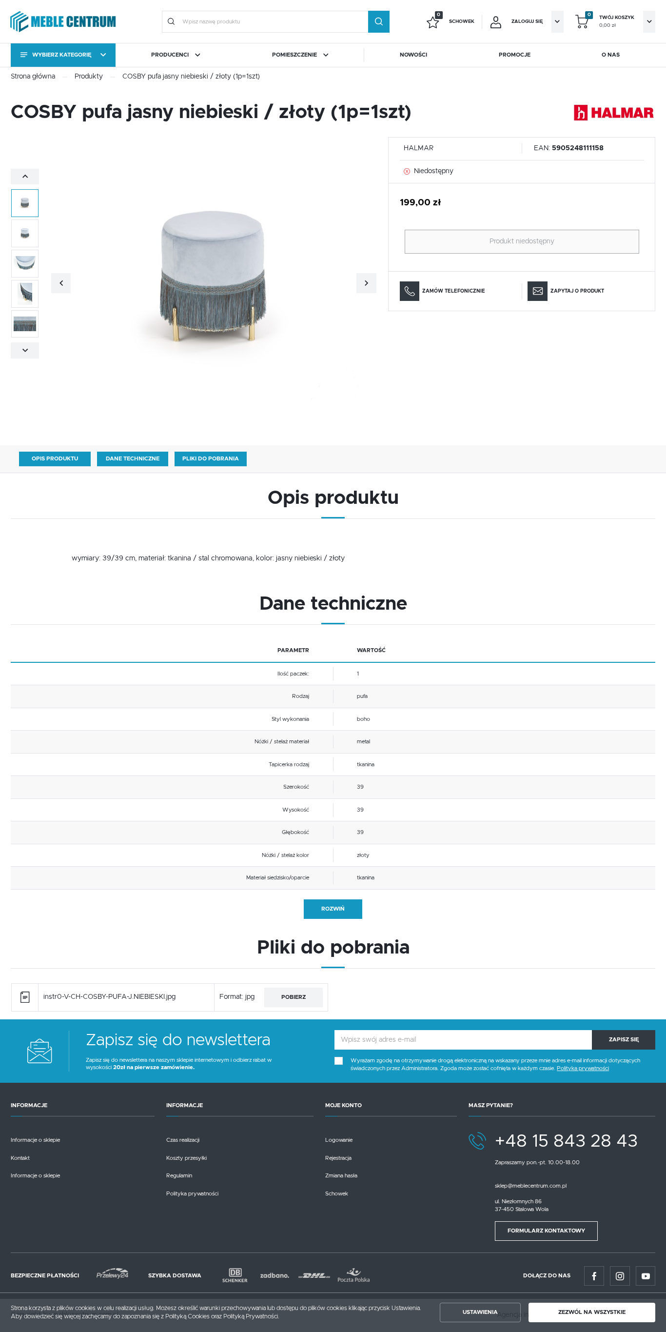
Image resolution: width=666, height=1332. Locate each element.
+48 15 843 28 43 (566, 1141)
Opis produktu (55, 458)
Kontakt (20, 1158)
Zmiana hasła (341, 1175)
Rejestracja (338, 1158)
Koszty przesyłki (186, 1158)
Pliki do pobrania (210, 458)
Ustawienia (480, 1312)
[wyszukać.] (379, 22)
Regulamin (179, 1175)
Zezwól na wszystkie (592, 1312)
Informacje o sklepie (35, 1140)
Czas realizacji (182, 1140)
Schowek (336, 1193)
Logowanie (339, 1140)
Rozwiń (333, 909)
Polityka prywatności (192, 1193)
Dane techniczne (132, 458)
